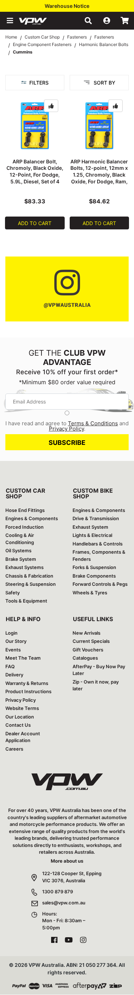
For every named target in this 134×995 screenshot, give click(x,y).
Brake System (20, 559)
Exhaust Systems (24, 567)
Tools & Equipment (26, 601)
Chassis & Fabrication (29, 576)
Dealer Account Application (22, 737)
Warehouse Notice (67, 6)
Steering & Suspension (30, 584)
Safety (12, 592)
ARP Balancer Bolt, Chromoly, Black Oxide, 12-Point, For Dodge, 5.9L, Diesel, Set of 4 (34, 171)
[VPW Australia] (42, 21)
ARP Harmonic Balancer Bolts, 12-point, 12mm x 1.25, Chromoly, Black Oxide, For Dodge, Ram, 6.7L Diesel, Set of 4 (99, 175)
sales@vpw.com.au (63, 902)
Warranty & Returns (26, 683)
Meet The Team (23, 658)
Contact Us (18, 725)
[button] (9, 20)
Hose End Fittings (25, 510)
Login (11, 633)
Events (13, 650)
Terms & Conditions (93, 423)
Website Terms (22, 708)
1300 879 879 (57, 891)
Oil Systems (18, 550)
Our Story (15, 641)
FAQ (10, 666)
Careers (14, 749)
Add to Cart (34, 223)
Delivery (14, 674)
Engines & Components (31, 518)
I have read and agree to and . (67, 426)
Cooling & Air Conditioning (19, 538)
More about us (67, 861)
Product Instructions (28, 691)
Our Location (19, 717)
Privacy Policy (66, 428)
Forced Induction (24, 527)
